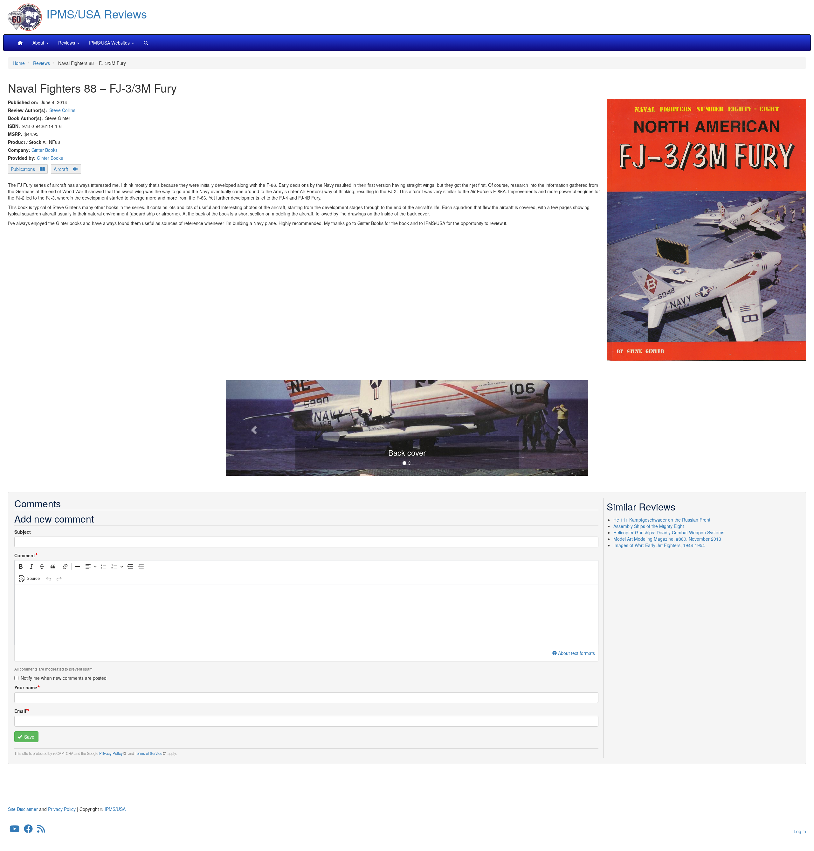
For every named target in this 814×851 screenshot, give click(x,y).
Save (28, 737)
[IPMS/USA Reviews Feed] (41, 830)
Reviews (41, 63)
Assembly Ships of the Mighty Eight (648, 526)
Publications (23, 169)
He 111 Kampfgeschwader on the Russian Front (661, 520)
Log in (800, 831)
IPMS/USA (115, 809)
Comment (24, 555)
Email (20, 711)
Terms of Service (148, 753)
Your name (25, 687)
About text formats (576, 653)
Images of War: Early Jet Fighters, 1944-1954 (659, 545)
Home (19, 63)
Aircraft (61, 169)
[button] (407, 427)
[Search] (146, 43)
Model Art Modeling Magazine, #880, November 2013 (667, 539)
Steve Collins (62, 110)
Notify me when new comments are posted (64, 678)
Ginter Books (44, 150)
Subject (22, 532)
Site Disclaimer (23, 809)
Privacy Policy (111, 753)
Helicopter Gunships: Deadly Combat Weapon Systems (668, 532)
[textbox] (306, 615)
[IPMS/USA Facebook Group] (28, 830)
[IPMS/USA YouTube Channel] (15, 830)
